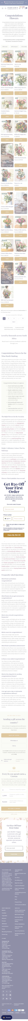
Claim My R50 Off (14, 535)
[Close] (25, 481)
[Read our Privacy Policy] (24, 528)
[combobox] (7, 518)
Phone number (7, 515)
